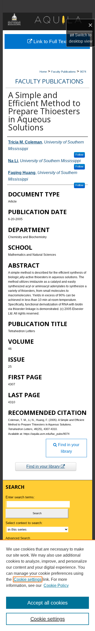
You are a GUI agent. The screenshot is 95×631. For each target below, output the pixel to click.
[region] (47, 585)
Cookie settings (28, 579)
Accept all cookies (47, 603)
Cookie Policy (56, 585)
